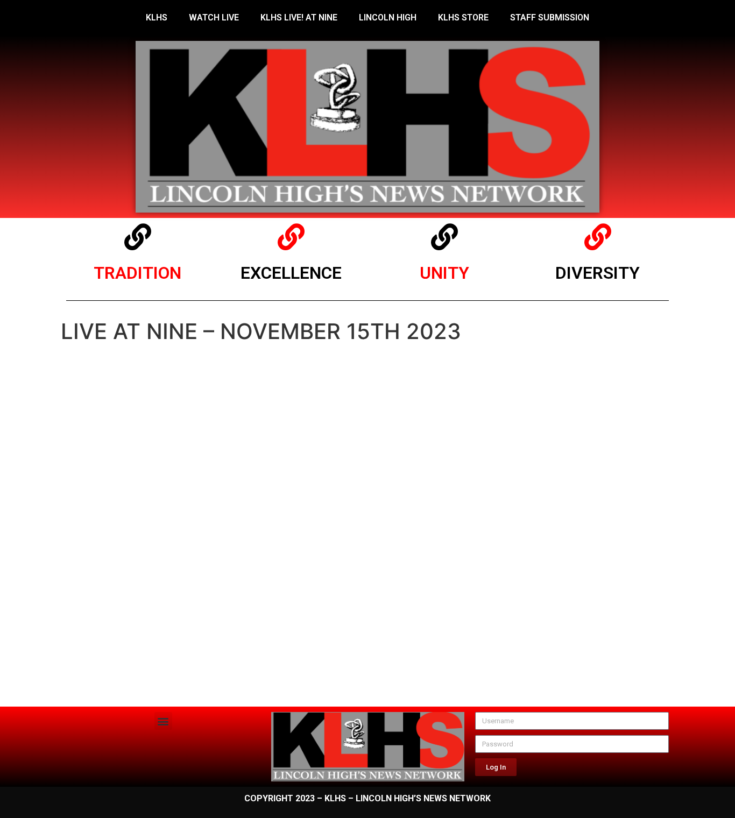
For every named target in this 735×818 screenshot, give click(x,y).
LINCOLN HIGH (387, 17)
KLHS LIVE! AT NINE (298, 17)
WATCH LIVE (214, 17)
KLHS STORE (463, 17)
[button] (163, 721)
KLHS (156, 17)
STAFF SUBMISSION (549, 17)
